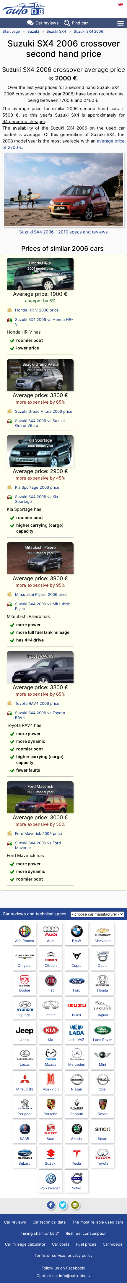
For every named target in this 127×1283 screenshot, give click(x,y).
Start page (11, 31)
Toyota (102, 1163)
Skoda (76, 1138)
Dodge (24, 990)
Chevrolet (103, 941)
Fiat (51, 990)
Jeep (24, 1039)
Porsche (50, 1114)
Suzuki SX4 (56, 31)
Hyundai (25, 1015)
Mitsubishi (24, 1089)
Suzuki (33, 31)
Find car (80, 22)
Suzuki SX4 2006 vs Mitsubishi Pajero (43, 606)
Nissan (76, 1089)
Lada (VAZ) (76, 1039)
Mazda (50, 1064)
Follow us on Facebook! (63, 1268)
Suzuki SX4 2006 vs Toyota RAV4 (40, 715)
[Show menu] (121, 23)
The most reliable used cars (97, 1222)
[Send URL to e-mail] (75, 1205)
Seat (50, 1138)
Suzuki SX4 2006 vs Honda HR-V (44, 321)
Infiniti (50, 1015)
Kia (50, 1039)
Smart (103, 1138)
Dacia (103, 965)
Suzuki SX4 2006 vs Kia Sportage (36, 499)
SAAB (24, 1138)
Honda (102, 990)
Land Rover (102, 1039)
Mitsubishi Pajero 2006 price (41, 594)
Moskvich (51, 1089)
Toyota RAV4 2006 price (37, 703)
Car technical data (49, 1222)
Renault (76, 1114)
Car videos (112, 1244)
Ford (76, 990)
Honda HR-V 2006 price (37, 310)
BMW (76, 941)
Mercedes (76, 1064)
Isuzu (76, 1015)
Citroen (51, 965)
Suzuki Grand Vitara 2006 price (43, 411)
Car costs (60, 1244)
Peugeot (25, 1114)
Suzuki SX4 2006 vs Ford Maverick (38, 845)
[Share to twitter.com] (62, 1205)
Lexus (25, 1064)
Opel (102, 1089)
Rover (103, 1114)
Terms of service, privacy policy (63, 1255)
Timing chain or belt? (40, 1233)
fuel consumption (86, 1233)
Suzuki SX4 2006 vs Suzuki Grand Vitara (40, 423)
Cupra (76, 965)
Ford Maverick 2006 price (38, 833)
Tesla (76, 1163)
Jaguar (102, 1015)
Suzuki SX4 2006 (88, 31)
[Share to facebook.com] (50, 1205)
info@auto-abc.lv (74, 1275)
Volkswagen (50, 1188)
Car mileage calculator (25, 1244)
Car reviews (47, 22)
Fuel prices (86, 1244)
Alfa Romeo (24, 941)
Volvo (76, 1188)
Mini (102, 1064)
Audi (50, 941)
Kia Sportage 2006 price (37, 487)
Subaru (24, 1163)
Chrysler (25, 965)
